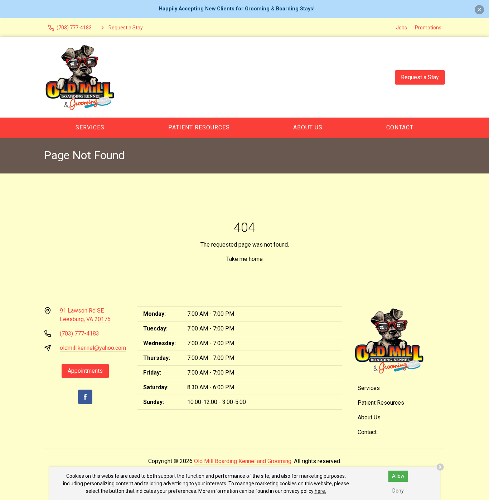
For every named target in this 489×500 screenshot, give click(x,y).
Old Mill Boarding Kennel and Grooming (242, 461)
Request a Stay (420, 77)
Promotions (428, 27)
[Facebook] (85, 397)
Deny (398, 491)
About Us (308, 127)
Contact (399, 127)
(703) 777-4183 (79, 333)
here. (320, 491)
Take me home (244, 259)
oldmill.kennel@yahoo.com (93, 347)
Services (90, 127)
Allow (398, 476)
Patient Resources (199, 127)
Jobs (401, 27)
